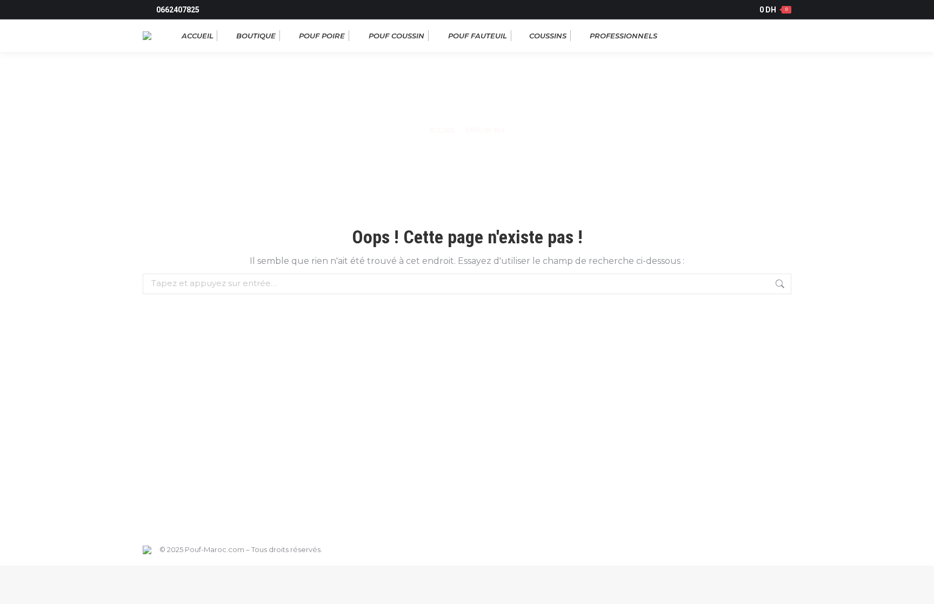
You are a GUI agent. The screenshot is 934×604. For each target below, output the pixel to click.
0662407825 (177, 9)
